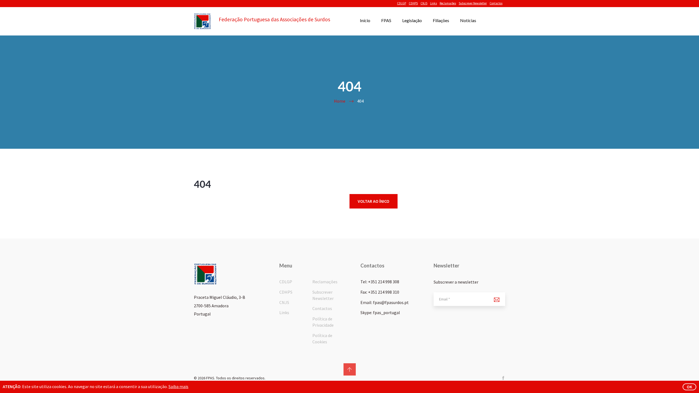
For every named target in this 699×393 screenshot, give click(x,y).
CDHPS (413, 3)
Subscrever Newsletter (473, 3)
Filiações (441, 20)
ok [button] (689, 386)
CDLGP (401, 3)
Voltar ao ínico (373, 201)
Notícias (468, 20)
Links (433, 3)
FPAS (386, 20)
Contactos (496, 3)
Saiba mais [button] (178, 386)
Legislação (412, 20)
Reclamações (448, 3)
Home (339, 101)
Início (365, 20)
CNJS (423, 3)
